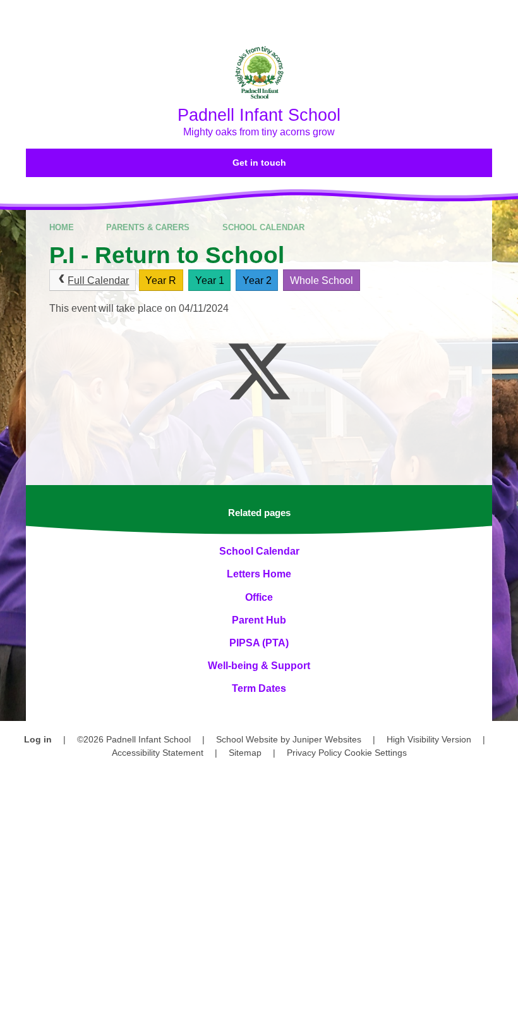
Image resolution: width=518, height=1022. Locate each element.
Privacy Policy (314, 753)
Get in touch (259, 162)
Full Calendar (98, 280)
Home (61, 227)
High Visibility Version (429, 739)
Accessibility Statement (157, 753)
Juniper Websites (326, 739)
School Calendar (263, 227)
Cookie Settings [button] (375, 753)
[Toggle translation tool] (429, 17)
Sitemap (245, 753)
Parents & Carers (148, 227)
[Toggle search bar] (464, 17)
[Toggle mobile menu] (500, 17)
